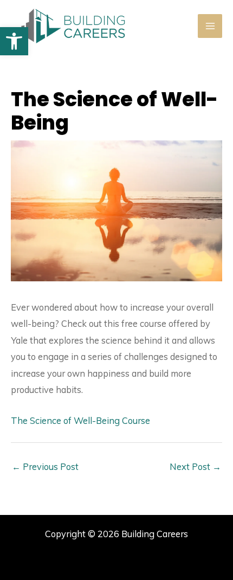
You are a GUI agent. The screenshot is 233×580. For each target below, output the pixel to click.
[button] (14, 41)
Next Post (195, 466)
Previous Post (45, 466)
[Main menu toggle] (210, 26)
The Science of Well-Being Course (80, 420)
